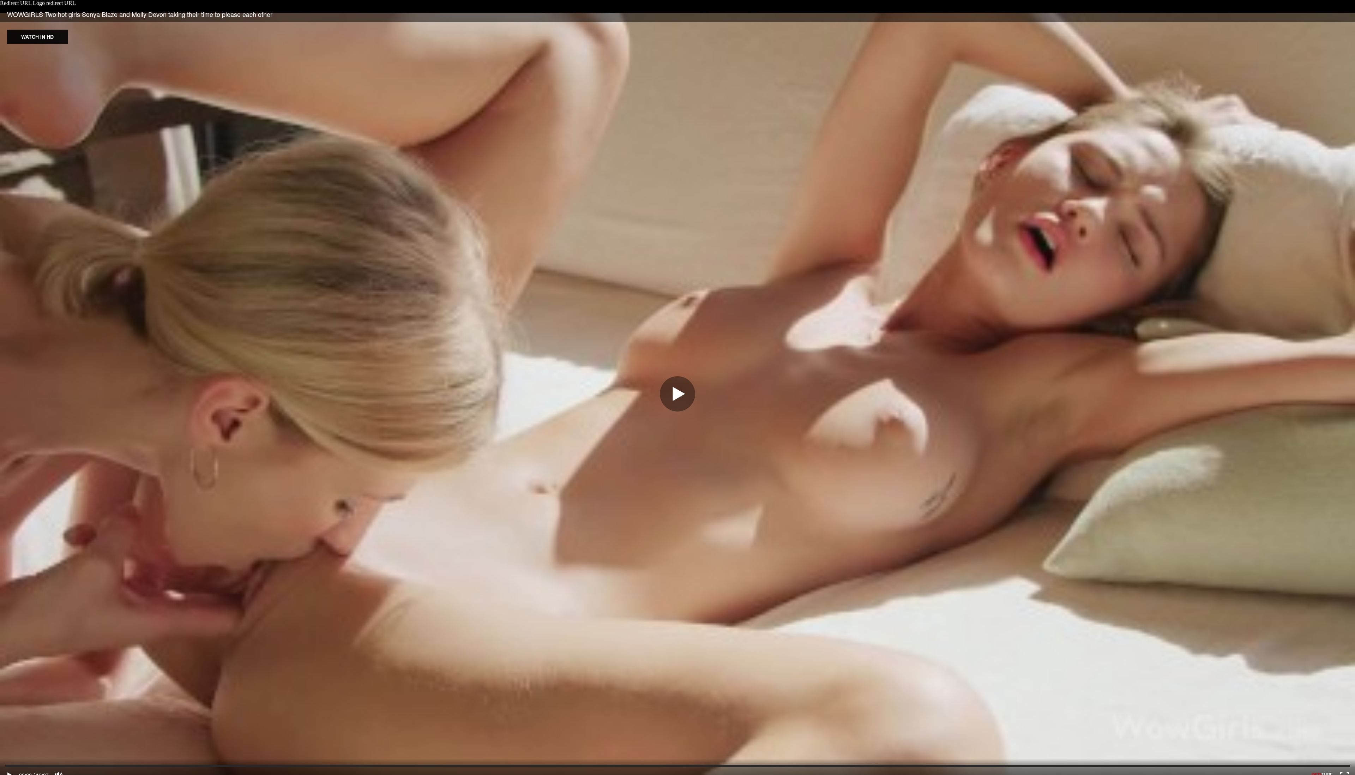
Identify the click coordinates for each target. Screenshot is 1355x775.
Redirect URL (15, 3)
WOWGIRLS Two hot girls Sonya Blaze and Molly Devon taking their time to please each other (139, 14)
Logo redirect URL (54, 3)
